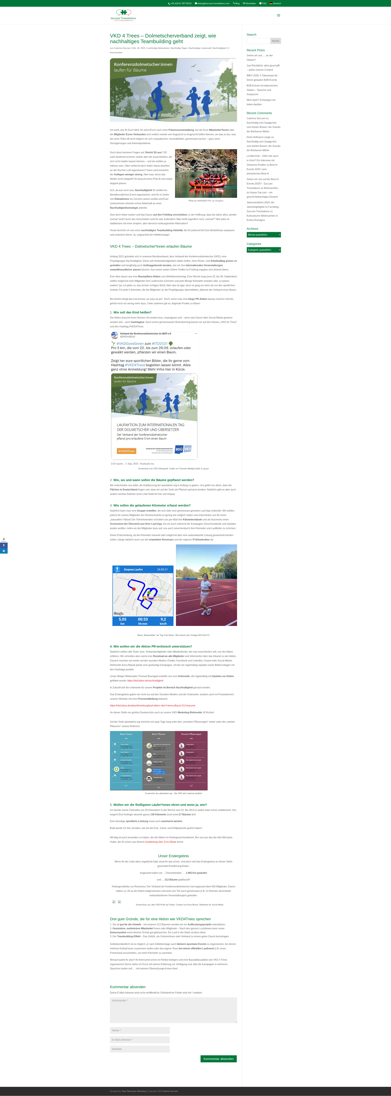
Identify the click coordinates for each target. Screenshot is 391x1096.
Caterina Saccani (122, 48)
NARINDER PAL (204, 201)
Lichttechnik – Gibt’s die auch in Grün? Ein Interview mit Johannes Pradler (262, 160)
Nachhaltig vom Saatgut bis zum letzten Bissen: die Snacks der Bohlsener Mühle (263, 127)
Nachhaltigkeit (219, 48)
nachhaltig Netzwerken (158, 48)
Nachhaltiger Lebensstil (200, 48)
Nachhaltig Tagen (179, 48)
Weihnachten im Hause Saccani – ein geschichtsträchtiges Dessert (262, 192)
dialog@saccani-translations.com (214, 3)
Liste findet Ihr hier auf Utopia (158, 494)
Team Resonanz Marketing (134, 1091)
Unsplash (219, 201)
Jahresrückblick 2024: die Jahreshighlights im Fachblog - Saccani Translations (263, 207)
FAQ (264, 3)
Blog (237, 3)
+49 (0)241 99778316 (181, 3)
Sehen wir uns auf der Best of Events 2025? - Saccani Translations (262, 183)
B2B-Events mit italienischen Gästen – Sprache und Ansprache (262, 90)
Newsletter (251, 3)
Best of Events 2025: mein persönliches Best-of (262, 169)
